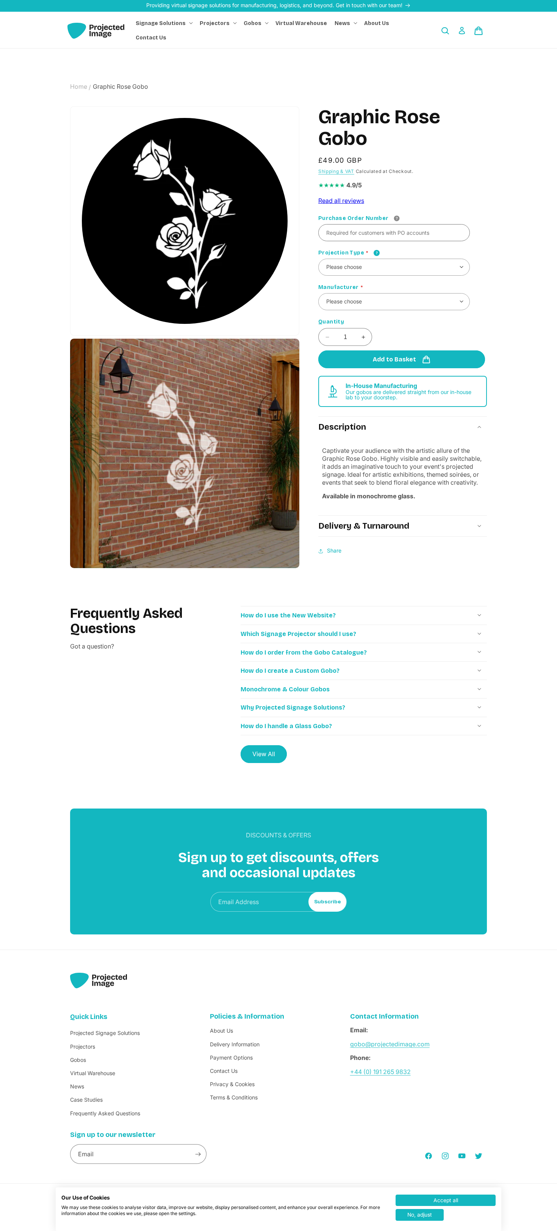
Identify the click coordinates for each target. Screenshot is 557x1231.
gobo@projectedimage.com (390, 1044)
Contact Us (224, 1071)
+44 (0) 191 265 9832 (380, 1072)
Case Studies (86, 1100)
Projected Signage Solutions (105, 1033)
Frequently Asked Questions (105, 1113)
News (77, 1086)
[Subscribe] (197, 1154)
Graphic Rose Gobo (120, 86)
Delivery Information (235, 1044)
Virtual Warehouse (92, 1073)
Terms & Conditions (234, 1097)
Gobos (78, 1060)
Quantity (331, 322)
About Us (221, 1031)
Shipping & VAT (336, 171)
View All (263, 753)
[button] (164, 23)
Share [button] (334, 551)
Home (78, 86)
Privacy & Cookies (232, 1084)
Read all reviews (341, 201)
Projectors (82, 1046)
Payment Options (231, 1057)
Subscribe (327, 902)
